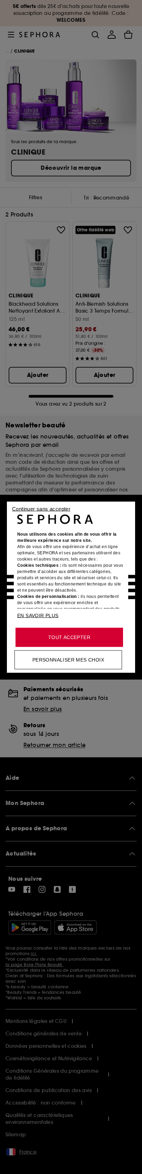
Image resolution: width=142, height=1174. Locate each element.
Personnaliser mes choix (68, 659)
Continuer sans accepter (41, 508)
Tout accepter (69, 637)
